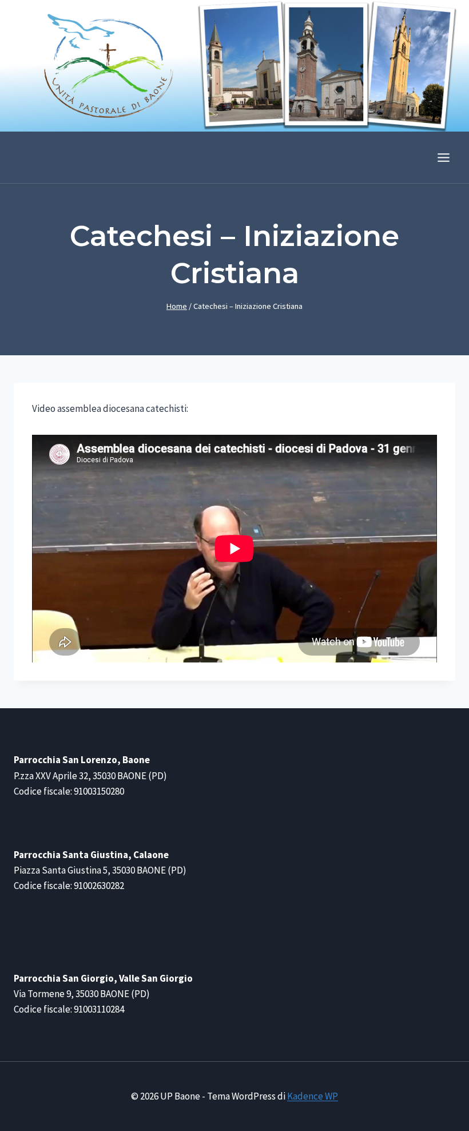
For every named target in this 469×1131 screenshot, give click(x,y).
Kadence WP (312, 1096)
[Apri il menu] (443, 157)
